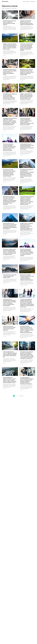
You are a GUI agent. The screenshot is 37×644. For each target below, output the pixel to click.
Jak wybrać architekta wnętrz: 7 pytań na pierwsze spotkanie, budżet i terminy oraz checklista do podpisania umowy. (10, 72)
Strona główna (32, 1)
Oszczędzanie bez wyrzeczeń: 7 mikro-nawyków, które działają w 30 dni (9, 276)
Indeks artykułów (26, 1)
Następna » (21, 395)
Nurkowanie (5, 1)
